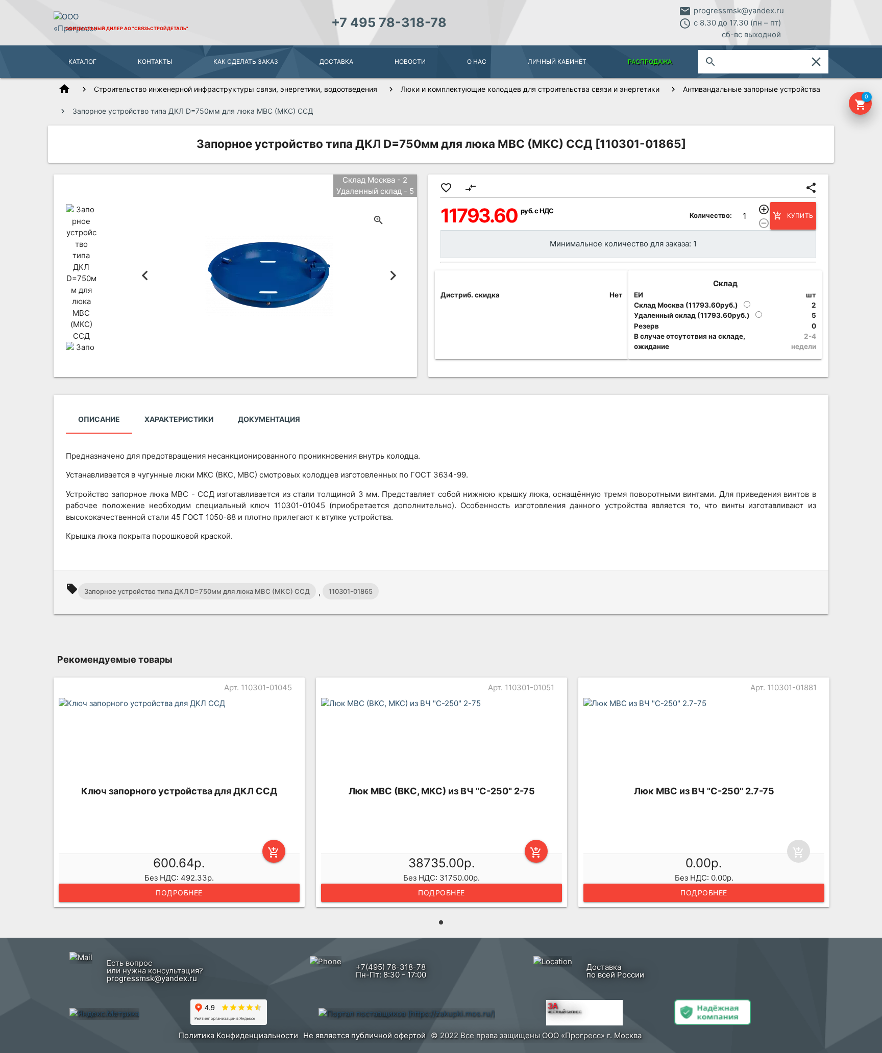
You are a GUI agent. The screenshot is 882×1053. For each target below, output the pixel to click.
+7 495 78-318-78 (389, 22)
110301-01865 (351, 591)
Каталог (82, 61)
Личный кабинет (557, 61)
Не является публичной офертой (364, 1035)
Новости (410, 61)
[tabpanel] (179, 794)
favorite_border (446, 188)
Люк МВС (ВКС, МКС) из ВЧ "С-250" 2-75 (442, 791)
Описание (99, 419)
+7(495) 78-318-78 (391, 967)
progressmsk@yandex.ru (739, 10)
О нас (476, 61)
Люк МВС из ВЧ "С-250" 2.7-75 (704, 791)
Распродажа (650, 61)
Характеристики (178, 419)
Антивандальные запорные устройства (751, 89)
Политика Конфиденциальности (238, 1035)
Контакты (155, 61)
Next (393, 275)
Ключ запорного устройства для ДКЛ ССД (179, 791)
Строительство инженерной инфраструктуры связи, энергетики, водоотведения (235, 89)
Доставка (336, 61)
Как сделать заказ (245, 61)
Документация (269, 419)
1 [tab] (441, 922)
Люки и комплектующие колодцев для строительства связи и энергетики (530, 89)
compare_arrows (470, 188)
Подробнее (179, 892)
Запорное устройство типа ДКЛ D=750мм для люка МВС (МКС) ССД (197, 591)
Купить (793, 215)
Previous (145, 275)
